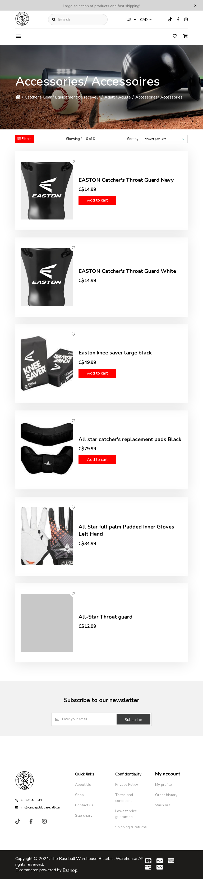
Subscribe (133, 719)
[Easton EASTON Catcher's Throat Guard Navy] (47, 190)
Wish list (162, 805)
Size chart (83, 815)
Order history (166, 794)
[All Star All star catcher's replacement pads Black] (47, 450)
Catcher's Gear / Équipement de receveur (62, 97)
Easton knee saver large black (115, 352)
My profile (163, 784)
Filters (26, 139)
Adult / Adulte (117, 97)
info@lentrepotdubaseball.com (41, 808)
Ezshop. (70, 870)
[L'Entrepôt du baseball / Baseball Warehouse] (22, 24)
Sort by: (133, 139)
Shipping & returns (131, 827)
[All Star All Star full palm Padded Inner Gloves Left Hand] (47, 536)
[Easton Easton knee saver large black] (47, 363)
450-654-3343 (31, 800)
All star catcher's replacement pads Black (130, 439)
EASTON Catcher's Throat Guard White (127, 271)
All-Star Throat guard (105, 616)
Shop (79, 794)
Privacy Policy (126, 784)
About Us (83, 784)
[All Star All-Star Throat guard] (47, 623)
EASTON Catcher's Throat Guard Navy (126, 180)
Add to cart (97, 200)
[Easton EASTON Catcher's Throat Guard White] (47, 277)
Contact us (84, 805)
